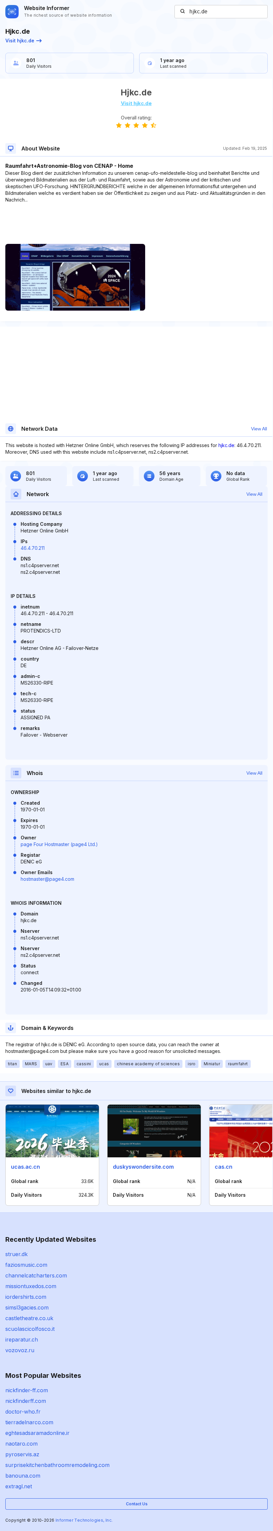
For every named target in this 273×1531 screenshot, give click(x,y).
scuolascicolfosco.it (30, 1328)
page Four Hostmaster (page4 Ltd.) (59, 844)
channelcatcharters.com (36, 1275)
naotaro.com (21, 1443)
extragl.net (18, 1486)
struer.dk (16, 1254)
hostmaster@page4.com (47, 879)
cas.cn (223, 1166)
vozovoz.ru (19, 1350)
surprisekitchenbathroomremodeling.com (57, 1465)
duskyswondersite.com (143, 1166)
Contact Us (136, 1503)
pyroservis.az (22, 1454)
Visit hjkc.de (19, 40)
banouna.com (22, 1475)
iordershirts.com (25, 1296)
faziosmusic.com (26, 1264)
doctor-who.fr (23, 1411)
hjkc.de (226, 445)
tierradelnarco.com (29, 1422)
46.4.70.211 (33, 548)
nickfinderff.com (25, 1401)
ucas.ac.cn (25, 1166)
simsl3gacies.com (27, 1307)
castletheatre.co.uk (29, 1318)
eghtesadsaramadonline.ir (37, 1433)
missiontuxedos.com (30, 1286)
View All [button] (259, 428)
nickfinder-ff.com (26, 1390)
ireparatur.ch (21, 1339)
